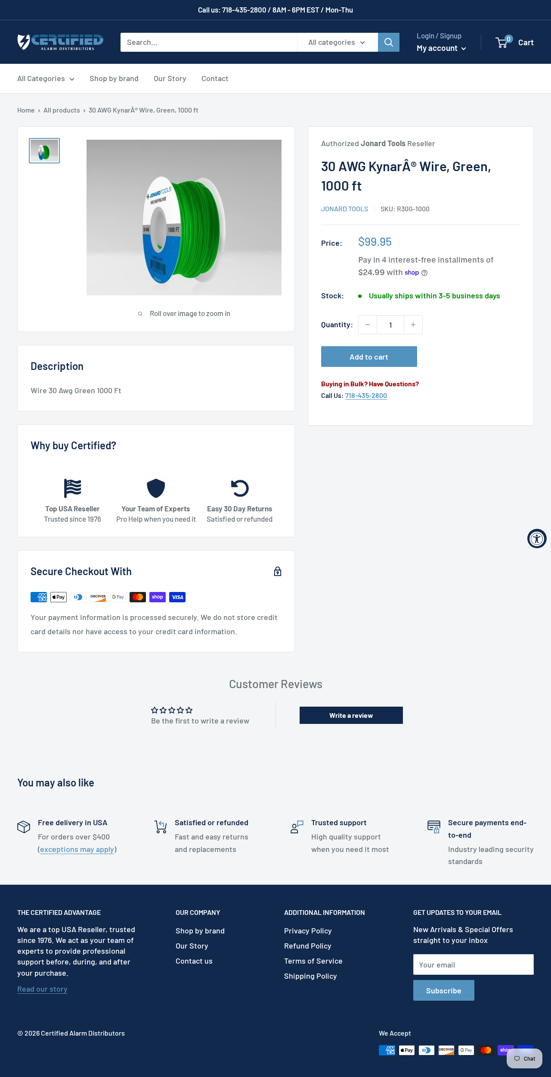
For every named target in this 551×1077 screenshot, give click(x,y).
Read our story (42, 988)
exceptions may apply (77, 849)
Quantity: (337, 324)
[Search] (388, 41)
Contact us (194, 960)
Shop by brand (114, 78)
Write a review (351, 715)
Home (26, 110)
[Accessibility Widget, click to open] (537, 538)
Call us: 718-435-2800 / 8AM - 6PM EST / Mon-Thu (275, 9)
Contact (215, 78)
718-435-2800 (366, 395)
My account (438, 48)
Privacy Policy (308, 930)
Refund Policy (307, 945)
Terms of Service (313, 960)
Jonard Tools (344, 208)
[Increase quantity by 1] (413, 325)
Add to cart (369, 356)
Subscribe (443, 990)
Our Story (170, 78)
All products (61, 110)
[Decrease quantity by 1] (368, 325)
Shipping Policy (310, 975)
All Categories (41, 78)
